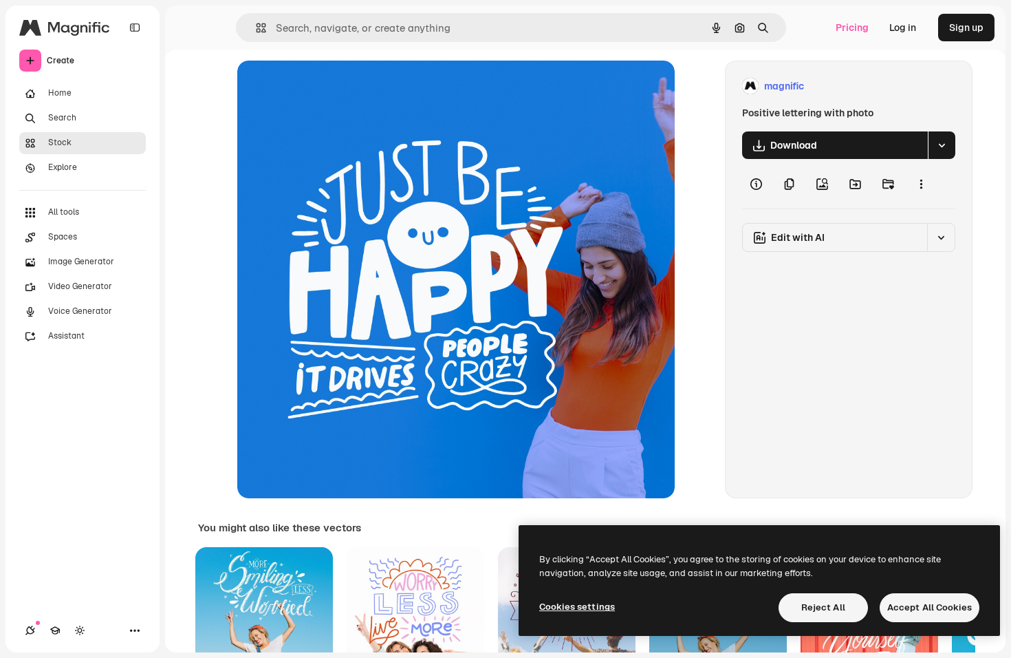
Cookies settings (577, 607)
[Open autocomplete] (255, 28)
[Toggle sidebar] (135, 28)
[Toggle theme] (80, 630)
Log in (902, 27)
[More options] (921, 184)
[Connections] (30, 630)
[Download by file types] (941, 145)
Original (325, 86)
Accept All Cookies (929, 607)
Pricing (852, 27)
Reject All (823, 607)
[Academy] (55, 630)
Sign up (966, 27)
